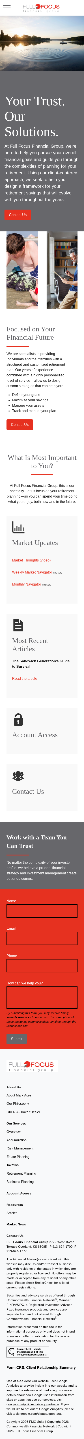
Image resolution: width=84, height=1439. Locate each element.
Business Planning (20, 1182)
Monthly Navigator (26, 584)
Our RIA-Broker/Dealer (23, 1112)
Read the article (24, 678)
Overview (13, 1131)
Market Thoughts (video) (31, 560)
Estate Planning (17, 1157)
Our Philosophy (17, 1103)
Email (11, 928)
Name (11, 901)
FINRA (11, 1304)
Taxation (12, 1165)
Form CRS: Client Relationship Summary (41, 1368)
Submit (16, 1039)
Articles (11, 1213)
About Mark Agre (18, 1095)
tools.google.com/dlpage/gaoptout (37, 1413)
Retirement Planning (21, 1173)
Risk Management (19, 1148)
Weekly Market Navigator (32, 572)
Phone (11, 956)
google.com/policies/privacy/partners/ (32, 1404)
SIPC (20, 1304)
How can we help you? (24, 983)
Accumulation (16, 1140)
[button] (13, 1087)
